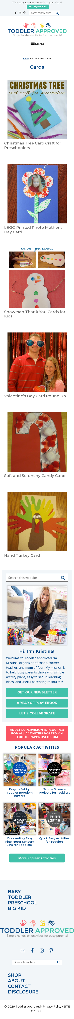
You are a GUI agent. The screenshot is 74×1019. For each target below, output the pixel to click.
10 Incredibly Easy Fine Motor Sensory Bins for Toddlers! (19, 842)
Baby (14, 892)
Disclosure (23, 992)
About (16, 981)
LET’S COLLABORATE (37, 713)
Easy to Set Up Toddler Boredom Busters (20, 793)
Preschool (22, 903)
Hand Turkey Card (22, 555)
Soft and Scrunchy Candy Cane (34, 475)
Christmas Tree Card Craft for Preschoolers (32, 145)
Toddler (19, 897)
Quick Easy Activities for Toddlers (54, 840)
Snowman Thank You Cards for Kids (34, 314)
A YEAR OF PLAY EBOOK (37, 703)
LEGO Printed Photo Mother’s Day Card (33, 229)
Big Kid (17, 908)
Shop (14, 975)
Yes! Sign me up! (38, 6)
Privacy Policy (52, 1006)
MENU (39, 44)
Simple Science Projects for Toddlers (54, 791)
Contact (19, 986)
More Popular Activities (37, 858)
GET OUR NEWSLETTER (37, 692)
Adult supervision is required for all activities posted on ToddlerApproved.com (37, 733)
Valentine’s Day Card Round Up (35, 396)
